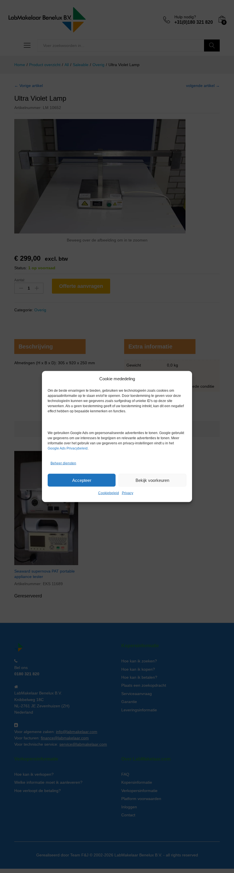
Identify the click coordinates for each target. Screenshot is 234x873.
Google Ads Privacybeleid (68, 448)
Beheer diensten (63, 463)
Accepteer (81, 480)
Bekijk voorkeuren (152, 480)
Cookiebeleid (108, 493)
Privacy (127, 493)
